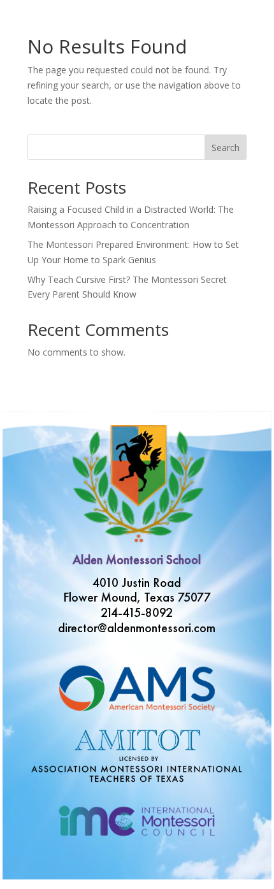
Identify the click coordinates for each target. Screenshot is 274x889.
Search (226, 147)
